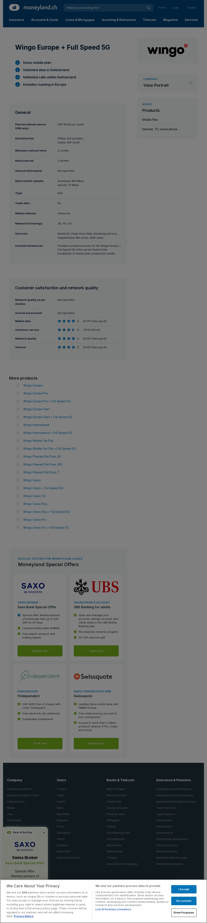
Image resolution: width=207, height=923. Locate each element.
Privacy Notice (23, 916)
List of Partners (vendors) (113, 909)
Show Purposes (183, 912)
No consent (183, 900)
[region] (103, 901)
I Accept (183, 889)
